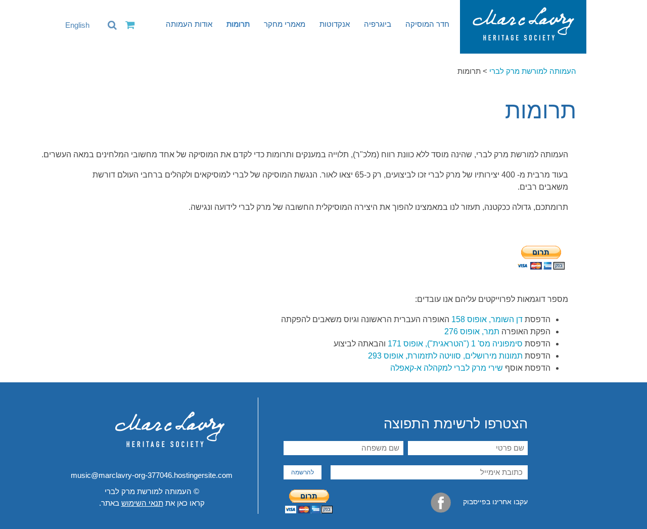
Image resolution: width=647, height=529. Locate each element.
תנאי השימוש (142, 503)
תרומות (238, 24)
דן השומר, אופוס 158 (487, 319)
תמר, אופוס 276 (472, 331)
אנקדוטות (334, 24)
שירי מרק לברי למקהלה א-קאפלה (446, 368)
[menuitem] (72, 25)
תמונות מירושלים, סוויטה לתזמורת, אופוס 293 (445, 355)
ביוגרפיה (377, 24)
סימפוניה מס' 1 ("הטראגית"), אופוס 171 (455, 343)
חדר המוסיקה (427, 24)
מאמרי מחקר (284, 24)
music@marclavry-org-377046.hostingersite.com (152, 475)
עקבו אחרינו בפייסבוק (494, 502)
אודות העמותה (189, 24)
